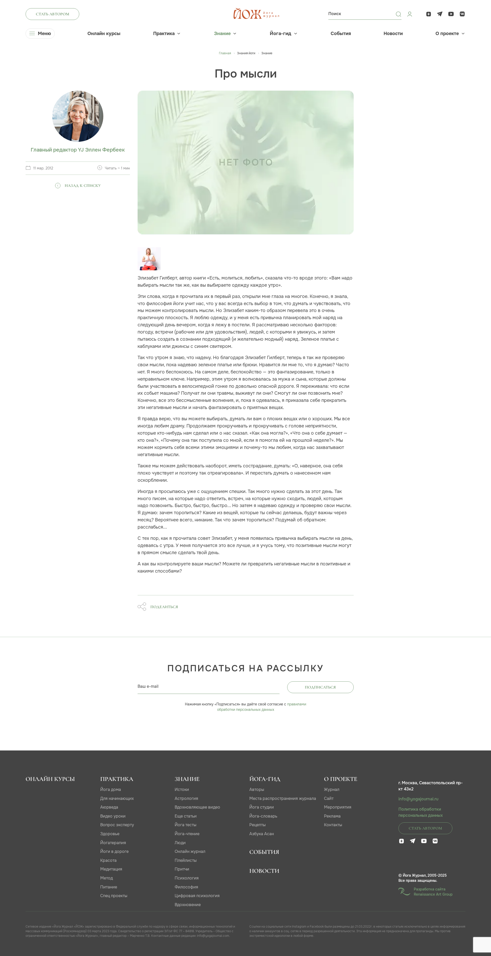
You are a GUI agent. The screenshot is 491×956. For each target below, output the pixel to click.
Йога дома (110, 789)
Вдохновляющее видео (197, 807)
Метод (106, 878)
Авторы (256, 789)
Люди (180, 842)
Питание (108, 887)
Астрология (186, 798)
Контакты (333, 825)
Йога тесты (185, 825)
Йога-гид (280, 33)
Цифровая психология (197, 895)
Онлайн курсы (103, 33)
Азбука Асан (261, 833)
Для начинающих (117, 798)
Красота (108, 860)
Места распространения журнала (282, 798)
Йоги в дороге (114, 851)
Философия (186, 887)
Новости (393, 33)
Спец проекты (113, 895)
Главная (225, 53)
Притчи (182, 869)
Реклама (332, 816)
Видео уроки (113, 816)
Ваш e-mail (148, 686)
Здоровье (109, 833)
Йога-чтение (187, 833)
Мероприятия (337, 807)
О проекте (447, 33)
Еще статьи (186, 816)
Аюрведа (109, 807)
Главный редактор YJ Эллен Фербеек (78, 150)
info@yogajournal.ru (418, 799)
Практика (164, 33)
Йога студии (261, 807)
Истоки (182, 789)
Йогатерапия (113, 842)
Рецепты (257, 825)
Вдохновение (188, 904)
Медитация (111, 869)
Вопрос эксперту (117, 825)
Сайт (328, 798)
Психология (187, 878)
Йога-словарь (263, 816)
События (341, 33)
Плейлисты (186, 860)
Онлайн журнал (190, 851)
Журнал (331, 789)
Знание (222, 33)
